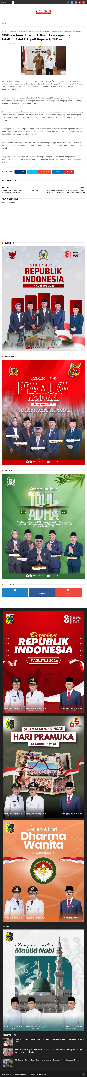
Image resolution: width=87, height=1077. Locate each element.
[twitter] (72, 2)
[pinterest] (80, 2)
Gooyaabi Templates (38, 1074)
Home (4, 24)
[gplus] (83, 2)
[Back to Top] (83, 1074)
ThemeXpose (14, 1074)
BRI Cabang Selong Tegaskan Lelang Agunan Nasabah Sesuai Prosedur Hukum (47, 1060)
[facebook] (68, 2)
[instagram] (76, 2)
